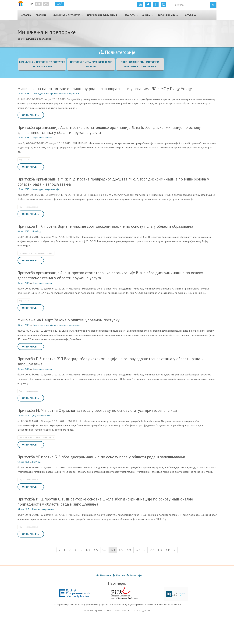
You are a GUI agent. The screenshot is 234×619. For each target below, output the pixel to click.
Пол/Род (36, 231)
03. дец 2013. (24, 325)
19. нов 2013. (24, 415)
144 (168, 549)
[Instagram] (163, 4)
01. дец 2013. (24, 369)
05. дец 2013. (24, 283)
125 (121, 549)
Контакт (120, 575)
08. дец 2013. (24, 231)
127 (137, 549)
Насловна (105, 575)
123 (104, 549)
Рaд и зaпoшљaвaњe (28, 207)
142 (151, 549)
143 (160, 549)
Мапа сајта (136, 575)
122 (96, 549)
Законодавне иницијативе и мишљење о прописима (56, 93)
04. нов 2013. (24, 509)
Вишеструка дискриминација (45, 189)
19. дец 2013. (24, 93)
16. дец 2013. (24, 189)
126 (129, 549)
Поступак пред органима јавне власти (36, 437)
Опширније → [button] (31, 115)
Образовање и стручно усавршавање (36, 253)
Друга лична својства (42, 137)
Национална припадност (43, 509)
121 (88, 549)
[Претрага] (213, 5)
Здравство (24, 159)
